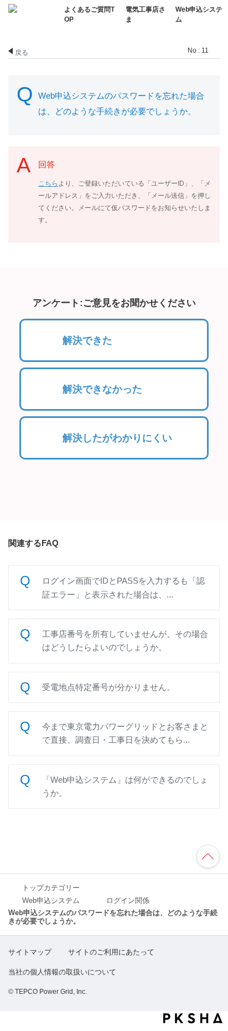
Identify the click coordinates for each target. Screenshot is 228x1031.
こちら (48, 183)
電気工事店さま (145, 14)
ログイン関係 (127, 901)
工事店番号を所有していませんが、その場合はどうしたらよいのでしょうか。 (125, 640)
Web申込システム (198, 14)
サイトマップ (29, 952)
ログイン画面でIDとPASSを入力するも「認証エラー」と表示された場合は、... (123, 587)
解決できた (87, 340)
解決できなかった (102, 389)
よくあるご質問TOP (89, 14)
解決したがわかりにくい (117, 437)
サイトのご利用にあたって (111, 952)
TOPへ (213, 858)
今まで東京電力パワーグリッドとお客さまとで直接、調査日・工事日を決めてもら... (125, 733)
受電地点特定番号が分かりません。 (108, 687)
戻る (21, 52)
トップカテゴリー (51, 888)
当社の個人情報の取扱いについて (62, 972)
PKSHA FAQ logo (192, 1018)
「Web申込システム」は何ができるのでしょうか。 (125, 786)
